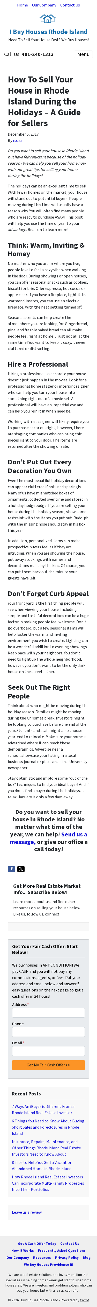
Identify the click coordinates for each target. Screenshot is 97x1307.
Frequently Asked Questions (62, 1250)
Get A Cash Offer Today (37, 1243)
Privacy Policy (67, 1257)
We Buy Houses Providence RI (48, 1264)
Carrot (84, 1300)
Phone (18, 1024)
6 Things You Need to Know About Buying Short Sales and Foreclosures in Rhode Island (48, 1127)
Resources (42, 1257)
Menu (83, 54)
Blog (87, 1257)
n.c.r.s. (18, 140)
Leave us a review (27, 1212)
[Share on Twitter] (21, 869)
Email (18, 1043)
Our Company (44, 5)
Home (22, 5)
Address (20, 1005)
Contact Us (70, 5)
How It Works (22, 1250)
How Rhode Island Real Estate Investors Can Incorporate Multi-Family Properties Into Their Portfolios (48, 1183)
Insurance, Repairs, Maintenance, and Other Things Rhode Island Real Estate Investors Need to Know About (46, 1148)
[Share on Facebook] (11, 869)
